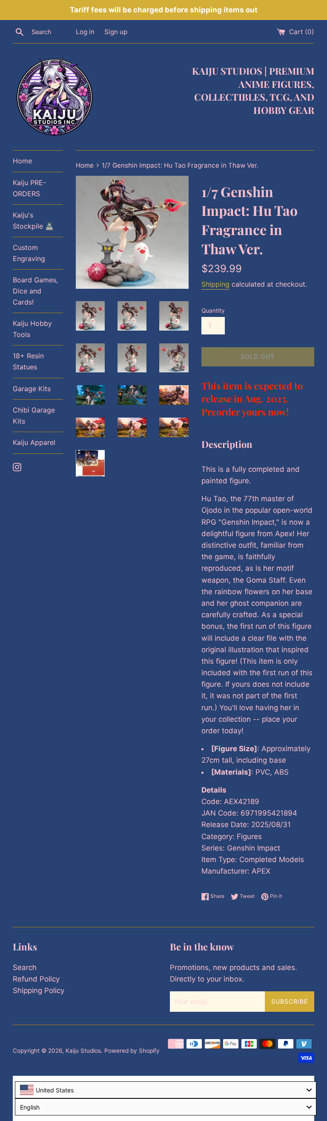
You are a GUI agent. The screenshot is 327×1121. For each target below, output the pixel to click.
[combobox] (165, 1089)
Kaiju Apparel (34, 442)
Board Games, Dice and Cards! (35, 291)
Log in (85, 32)
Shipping (215, 284)
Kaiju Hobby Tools (32, 329)
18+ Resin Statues (28, 361)
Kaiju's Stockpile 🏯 (33, 220)
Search (25, 967)
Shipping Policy (38, 990)
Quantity (213, 310)
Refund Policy (36, 979)
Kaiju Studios (83, 1050)
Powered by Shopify (132, 1050)
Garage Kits (32, 388)
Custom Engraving (29, 253)
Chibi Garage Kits (34, 415)
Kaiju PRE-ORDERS (29, 188)
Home (22, 161)
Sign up (115, 32)
